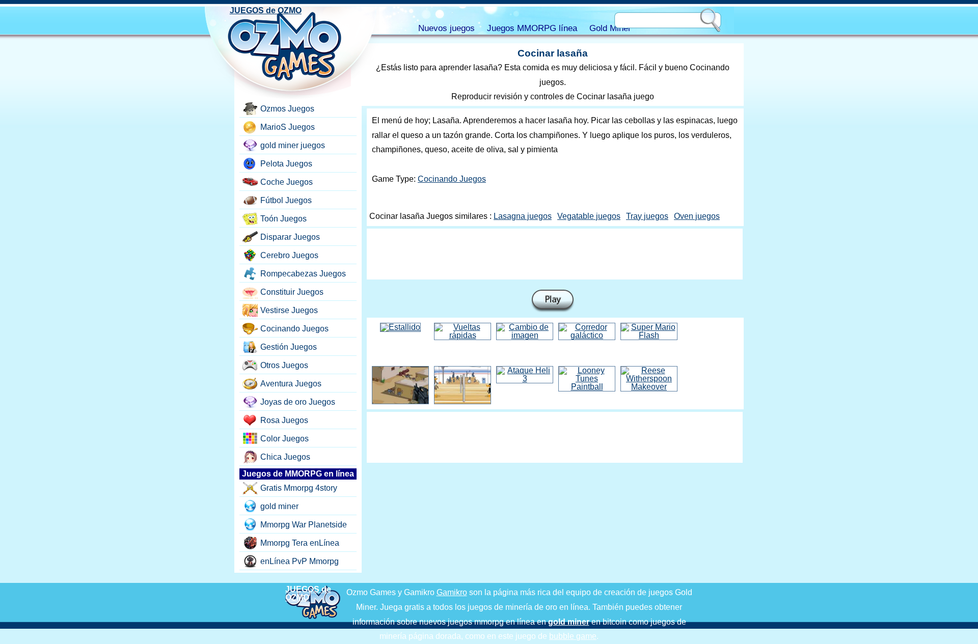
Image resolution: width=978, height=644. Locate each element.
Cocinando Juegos (452, 179)
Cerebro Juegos (289, 255)
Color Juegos (284, 438)
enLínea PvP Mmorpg (299, 561)
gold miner (279, 506)
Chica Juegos (285, 457)
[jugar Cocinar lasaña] (553, 301)
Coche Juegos (286, 182)
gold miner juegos (292, 145)
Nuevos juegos (446, 28)
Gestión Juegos (288, 347)
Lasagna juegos (523, 216)
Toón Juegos (283, 218)
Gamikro (452, 592)
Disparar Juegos (290, 237)
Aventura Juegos (290, 383)
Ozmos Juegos (287, 108)
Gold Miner (610, 28)
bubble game (572, 636)
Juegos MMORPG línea (532, 28)
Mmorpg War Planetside (303, 524)
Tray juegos (647, 216)
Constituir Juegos (291, 292)
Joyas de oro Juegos (297, 402)
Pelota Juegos (286, 163)
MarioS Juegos (287, 127)
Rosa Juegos (284, 420)
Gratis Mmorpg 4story (298, 488)
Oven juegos (697, 216)
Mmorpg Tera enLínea (299, 543)
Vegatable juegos (588, 216)
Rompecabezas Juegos (303, 273)
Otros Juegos (284, 365)
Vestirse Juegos (289, 310)
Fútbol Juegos (286, 200)
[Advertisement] (554, 254)
